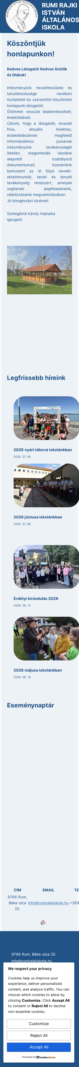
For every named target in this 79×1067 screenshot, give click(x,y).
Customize (39, 1023)
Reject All (38, 1035)
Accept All (39, 1047)
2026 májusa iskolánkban (38, 670)
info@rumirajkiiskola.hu (48, 903)
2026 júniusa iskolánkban (38, 517)
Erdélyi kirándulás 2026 (36, 598)
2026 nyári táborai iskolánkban (43, 449)
